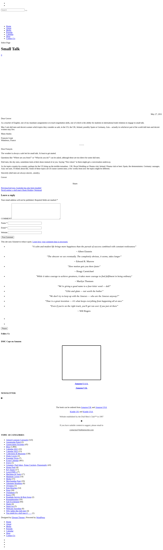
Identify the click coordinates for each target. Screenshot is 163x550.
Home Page (11, 467)
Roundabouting (12, 499)
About (8, 28)
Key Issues (10, 470)
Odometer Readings (14, 483)
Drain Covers (11, 456)
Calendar (9, 34)
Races (8, 495)
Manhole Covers (12, 476)
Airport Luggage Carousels (17, 440)
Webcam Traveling (13, 509)
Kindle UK (74, 412)
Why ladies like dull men (16, 511)
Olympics (10, 486)
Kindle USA (88, 412)
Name (4, 223)
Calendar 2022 (12, 451)
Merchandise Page (13, 481)
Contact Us (10, 38)
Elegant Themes (18, 517)
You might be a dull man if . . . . (19, 513)
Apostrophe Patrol (13, 442)
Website (4, 232)
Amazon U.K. (81, 388)
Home (8, 26)
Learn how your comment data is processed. (50, 242)
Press (8, 490)
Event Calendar (12, 460)
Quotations (10, 492)
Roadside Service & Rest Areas (18, 497)
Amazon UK (86, 407)
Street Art (10, 506)
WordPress (40, 517)
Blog (8, 447)
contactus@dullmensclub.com (82, 430)
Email (4, 228)
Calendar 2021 (12, 449)
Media (8, 30)
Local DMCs (11, 472)
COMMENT (6, 219)
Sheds (8, 504)
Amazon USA (101, 407)
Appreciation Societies (15, 444)
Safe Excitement (12, 502)
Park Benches (11, 488)
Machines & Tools (13, 474)
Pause (4, 328)
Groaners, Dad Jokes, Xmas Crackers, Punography (26, 465)
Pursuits (9, 32)
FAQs (8, 463)
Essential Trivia (12, 458)
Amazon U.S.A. (81, 384)
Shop (8, 36)
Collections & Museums (15, 454)
